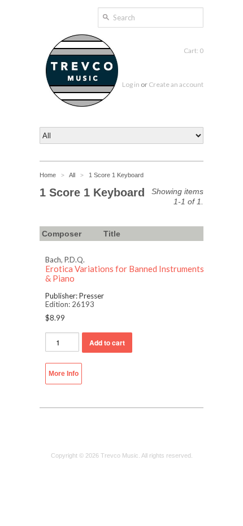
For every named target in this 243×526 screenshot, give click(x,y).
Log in (131, 84)
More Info (64, 374)
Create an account (176, 84)
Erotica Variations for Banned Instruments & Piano (124, 273)
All (72, 175)
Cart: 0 (193, 50)
